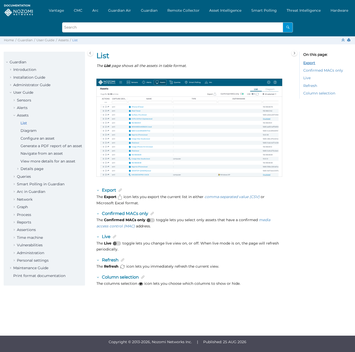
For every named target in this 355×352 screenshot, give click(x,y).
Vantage (56, 10)
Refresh (310, 85)
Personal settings (33, 260)
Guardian (149, 10)
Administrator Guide (31, 85)
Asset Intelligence (225, 10)
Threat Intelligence (304, 10)
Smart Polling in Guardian (40, 184)
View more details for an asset (48, 161)
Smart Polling (264, 10)
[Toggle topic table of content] (294, 53)
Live (307, 78)
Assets (63, 40)
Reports (24, 222)
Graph (22, 207)
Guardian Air (119, 10)
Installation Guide (29, 77)
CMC (78, 10)
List (75, 40)
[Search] (288, 27)
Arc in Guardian (31, 191)
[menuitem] (56, 10)
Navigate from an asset (42, 153)
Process (24, 214)
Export (309, 62)
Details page (32, 168)
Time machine (30, 237)
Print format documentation (39, 275)
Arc (95, 10)
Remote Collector (183, 10)
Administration (30, 253)
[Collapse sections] (343, 40)
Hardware (339, 10)
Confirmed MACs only (323, 70)
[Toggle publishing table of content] (90, 53)
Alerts (22, 107)
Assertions (26, 229)
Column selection (319, 93)
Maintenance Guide (30, 268)
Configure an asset (38, 138)
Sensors (24, 100)
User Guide (45, 40)
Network (24, 199)
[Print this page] (349, 40)
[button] (7, 62)
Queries (24, 176)
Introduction (24, 69)
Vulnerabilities (30, 245)
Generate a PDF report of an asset (51, 146)
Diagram (29, 130)
